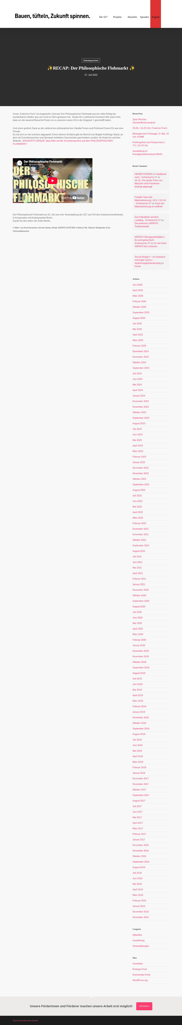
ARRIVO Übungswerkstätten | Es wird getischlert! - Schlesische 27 (150, 240)
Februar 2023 (139, 457)
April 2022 (138, 512)
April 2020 (138, 629)
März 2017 (138, 828)
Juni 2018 (137, 745)
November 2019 (141, 656)
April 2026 (138, 290)
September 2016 (141, 862)
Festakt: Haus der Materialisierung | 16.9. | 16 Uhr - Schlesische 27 (150, 200)
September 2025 (141, 312)
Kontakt (35, 1021)
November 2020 (141, 590)
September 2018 (141, 728)
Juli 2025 (137, 323)
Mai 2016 (137, 884)
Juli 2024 (137, 373)
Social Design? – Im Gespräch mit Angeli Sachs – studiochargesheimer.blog (150, 260)
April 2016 (138, 889)
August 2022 (139, 490)
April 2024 (138, 390)
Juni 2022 (137, 501)
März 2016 (138, 895)
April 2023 (138, 445)
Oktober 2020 (139, 595)
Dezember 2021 (141, 529)
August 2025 (139, 318)
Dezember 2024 (141, 351)
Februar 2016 (139, 900)
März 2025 (138, 340)
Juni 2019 (137, 684)
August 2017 (139, 801)
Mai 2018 (137, 751)
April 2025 (138, 334)
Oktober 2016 (139, 856)
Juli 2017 (137, 806)
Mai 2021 (137, 567)
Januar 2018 (139, 773)
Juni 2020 (137, 617)
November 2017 (141, 784)
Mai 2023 (137, 440)
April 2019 (138, 695)
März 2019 (138, 701)
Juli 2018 (137, 739)
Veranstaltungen (141, 946)
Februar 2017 (139, 834)
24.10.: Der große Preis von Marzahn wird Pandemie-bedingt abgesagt (148, 183)
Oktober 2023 (139, 412)
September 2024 (141, 368)
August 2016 (139, 867)
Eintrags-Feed (140, 969)
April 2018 (138, 756)
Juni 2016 (137, 878)
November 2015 (141, 917)
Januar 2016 (139, 906)
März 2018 (138, 762)
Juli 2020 (137, 612)
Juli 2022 (137, 495)
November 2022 (141, 473)
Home (138, 266)
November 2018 (141, 717)
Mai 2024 (137, 384)
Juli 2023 (137, 429)
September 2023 (141, 418)
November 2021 (141, 534)
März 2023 (138, 451)
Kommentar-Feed (141, 975)
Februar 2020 (139, 640)
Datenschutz (26, 1021)
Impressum (17, 1021)
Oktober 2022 (139, 479)
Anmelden (138, 963)
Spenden (144, 1006)
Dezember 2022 (141, 468)
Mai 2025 (137, 329)
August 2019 (139, 673)
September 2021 (141, 545)
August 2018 (139, 734)
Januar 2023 (139, 462)
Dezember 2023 (141, 401)
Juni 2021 (137, 562)
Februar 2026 (139, 301)
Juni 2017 (137, 812)
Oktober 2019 (139, 662)
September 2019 (141, 667)
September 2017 (141, 795)
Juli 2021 (137, 556)
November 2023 (141, 407)
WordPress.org (140, 980)
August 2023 (139, 423)
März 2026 (138, 296)
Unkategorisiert (90, 60)
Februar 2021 (139, 579)
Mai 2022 (137, 506)
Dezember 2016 (141, 845)
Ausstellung (138, 940)
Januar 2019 (139, 712)
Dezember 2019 (141, 651)
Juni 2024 (137, 379)
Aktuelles (137, 935)
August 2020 (139, 606)
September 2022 (141, 484)
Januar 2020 (139, 645)
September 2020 (141, 601)
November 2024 (141, 357)
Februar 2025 (139, 346)
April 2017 (138, 823)
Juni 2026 (137, 285)
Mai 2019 (137, 690)
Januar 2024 (139, 395)
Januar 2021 (139, 584)
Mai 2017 (137, 817)
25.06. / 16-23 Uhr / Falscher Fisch (150, 128)
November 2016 (141, 850)
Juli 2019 (137, 678)
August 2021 (139, 551)
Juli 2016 (137, 873)
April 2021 (138, 573)
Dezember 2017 (141, 778)
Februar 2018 (139, 767)
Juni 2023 (137, 434)
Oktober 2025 (139, 307)
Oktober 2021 (139, 540)
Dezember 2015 (141, 911)
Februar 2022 (139, 523)
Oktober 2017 (139, 789)
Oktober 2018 (139, 723)
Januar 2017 (139, 839)
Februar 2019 (139, 706)
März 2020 (138, 634)
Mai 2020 (137, 623)
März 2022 (138, 518)
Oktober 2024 (139, 362)
